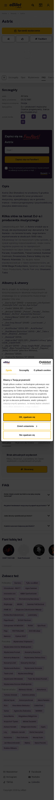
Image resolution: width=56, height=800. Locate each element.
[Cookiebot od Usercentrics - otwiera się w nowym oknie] (39, 362)
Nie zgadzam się (27, 435)
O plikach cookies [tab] (42, 370)
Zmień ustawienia (25, 426)
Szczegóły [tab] (24, 370)
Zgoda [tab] (9, 370)
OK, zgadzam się (27, 417)
